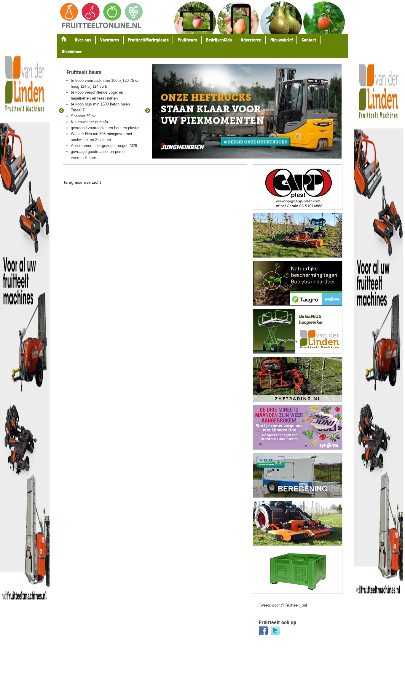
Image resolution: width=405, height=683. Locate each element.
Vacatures (109, 40)
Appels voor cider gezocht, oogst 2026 (104, 145)
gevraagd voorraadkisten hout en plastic (105, 128)
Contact (309, 40)
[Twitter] (275, 631)
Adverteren (251, 40)
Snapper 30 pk (83, 116)
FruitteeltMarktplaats (148, 40)
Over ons (83, 40)
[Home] (63, 40)
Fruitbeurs (187, 40)
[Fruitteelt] (101, 16)
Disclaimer (72, 52)
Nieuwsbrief (281, 40)
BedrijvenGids (219, 40)
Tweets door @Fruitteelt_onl (283, 605)
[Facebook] (263, 631)
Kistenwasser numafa (89, 122)
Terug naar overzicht (82, 182)
